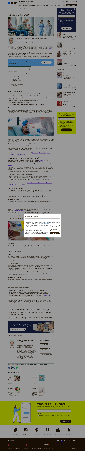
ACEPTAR (54, 233)
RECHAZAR (54, 229)
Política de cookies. (48, 223)
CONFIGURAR (54, 226)
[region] (42, 226)
